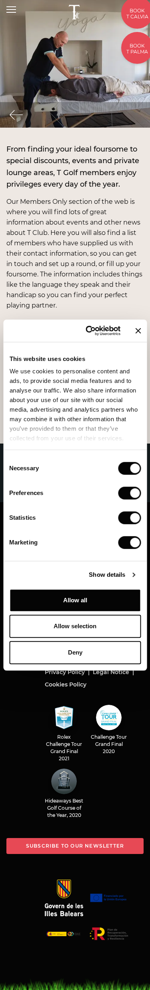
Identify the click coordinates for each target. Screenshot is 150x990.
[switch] (129, 493)
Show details (107, 574)
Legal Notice (111, 672)
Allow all (75, 600)
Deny (75, 652)
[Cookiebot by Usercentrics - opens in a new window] (89, 330)
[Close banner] (138, 330)
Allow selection (75, 626)
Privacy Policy (65, 672)
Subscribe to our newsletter (75, 846)
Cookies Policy (65, 684)
